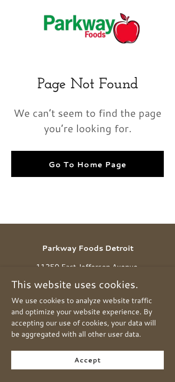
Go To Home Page (87, 164)
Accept (87, 359)
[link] (87, 28)
